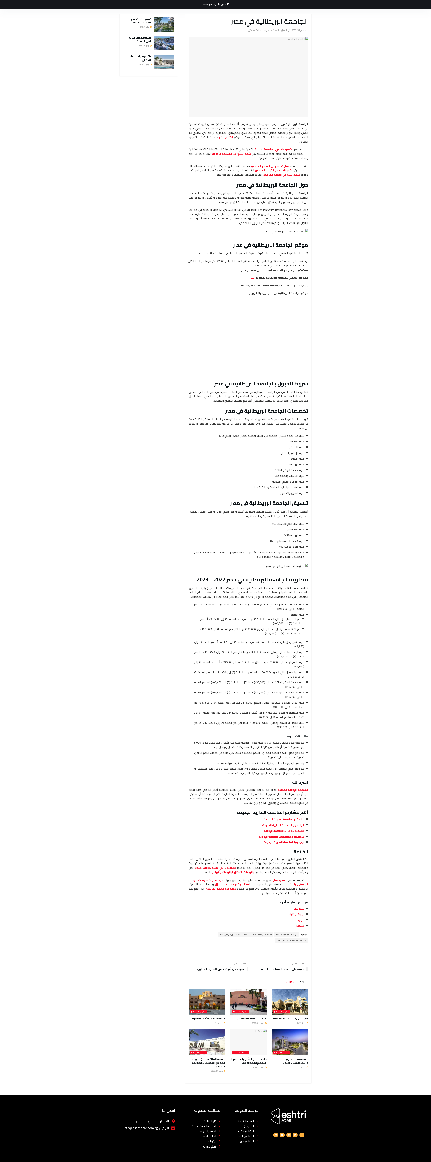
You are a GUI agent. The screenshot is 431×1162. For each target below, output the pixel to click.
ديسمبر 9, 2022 (300, 1067)
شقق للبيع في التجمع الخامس (281, 174)
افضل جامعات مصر (277, 30)
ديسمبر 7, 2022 (259, 1067)
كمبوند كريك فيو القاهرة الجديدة (141, 21)
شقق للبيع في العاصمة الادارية (231, 153)
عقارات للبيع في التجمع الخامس (270, 165)
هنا (252, 277)
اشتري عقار (226, 137)
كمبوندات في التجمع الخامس (273, 170)
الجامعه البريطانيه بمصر (262, 934)
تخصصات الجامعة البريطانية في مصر (234, 934)
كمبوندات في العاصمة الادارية (273, 149)
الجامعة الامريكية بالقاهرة (208, 1018)
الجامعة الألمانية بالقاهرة (251, 1018)
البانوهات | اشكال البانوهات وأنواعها (233, 872)
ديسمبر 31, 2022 (299, 30)
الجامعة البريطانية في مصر (286, 934)
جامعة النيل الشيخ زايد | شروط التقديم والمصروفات (249, 1060)
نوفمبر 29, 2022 (217, 1071)
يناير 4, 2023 (301, 1023)
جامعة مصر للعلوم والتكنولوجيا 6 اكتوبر (295, 1060)
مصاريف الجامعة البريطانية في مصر (291, 941)
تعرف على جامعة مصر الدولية (290, 1018)
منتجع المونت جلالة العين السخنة (140, 39)
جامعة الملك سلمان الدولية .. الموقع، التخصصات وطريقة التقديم (207, 1062)
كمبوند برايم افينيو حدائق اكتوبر (215, 867)
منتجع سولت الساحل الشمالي (140, 58)
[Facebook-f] (301, 1135)
